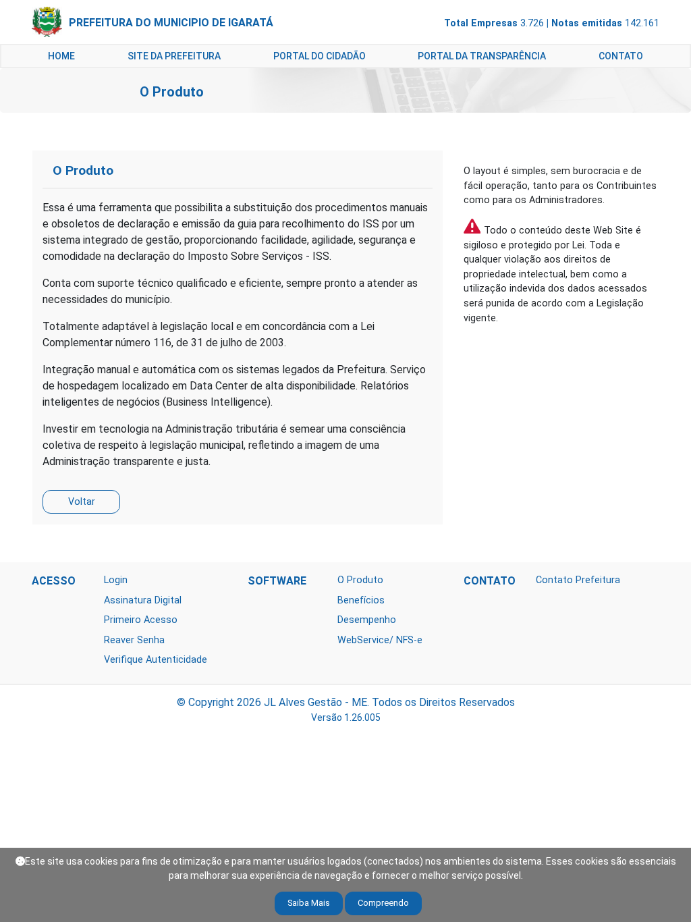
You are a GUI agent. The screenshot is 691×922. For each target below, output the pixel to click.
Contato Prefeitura (578, 580)
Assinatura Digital (143, 600)
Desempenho (366, 620)
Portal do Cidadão (319, 56)
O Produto (360, 580)
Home (61, 56)
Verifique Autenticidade (155, 660)
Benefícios (361, 600)
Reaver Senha (134, 640)
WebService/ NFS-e (379, 640)
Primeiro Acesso (140, 620)
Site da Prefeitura (174, 56)
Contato (621, 56)
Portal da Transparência (482, 56)
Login (116, 580)
